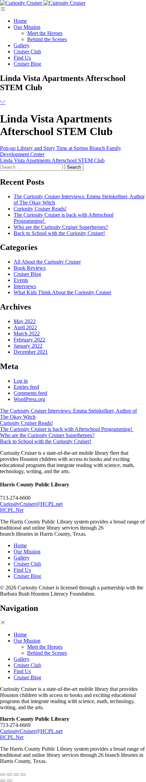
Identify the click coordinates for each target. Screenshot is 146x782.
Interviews (25, 286)
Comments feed (30, 393)
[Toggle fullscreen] (16, 774)
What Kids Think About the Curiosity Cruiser (62, 292)
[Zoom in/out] (23, 774)
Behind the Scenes (47, 39)
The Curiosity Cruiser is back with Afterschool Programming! (66, 429)
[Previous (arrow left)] (2, 781)
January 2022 (28, 346)
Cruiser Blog (27, 64)
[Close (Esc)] (2, 774)
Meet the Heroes (44, 33)
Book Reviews (29, 268)
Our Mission (27, 27)
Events (21, 280)
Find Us (22, 58)
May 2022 (25, 321)
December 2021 (31, 352)
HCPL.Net (11, 510)
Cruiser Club (27, 51)
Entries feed (26, 387)
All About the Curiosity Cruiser (47, 262)
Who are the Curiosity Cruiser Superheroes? (61, 227)
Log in (21, 381)
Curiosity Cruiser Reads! (40, 209)
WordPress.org (29, 399)
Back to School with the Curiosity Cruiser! (59, 233)
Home (20, 21)
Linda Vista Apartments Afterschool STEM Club (52, 160)
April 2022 (25, 327)
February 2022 (29, 340)
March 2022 (27, 333)
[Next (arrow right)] (9, 781)
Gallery (22, 45)
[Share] (9, 774)
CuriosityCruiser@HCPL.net (31, 504)
